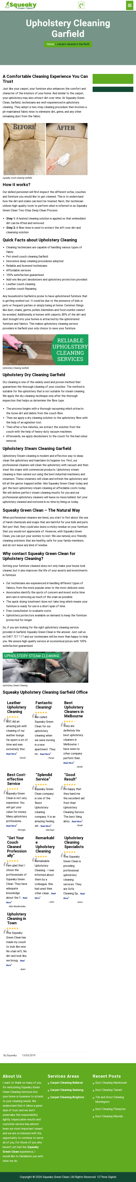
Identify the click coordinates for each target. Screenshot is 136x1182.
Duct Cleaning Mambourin (111, 1082)
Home (50, 44)
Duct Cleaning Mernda (109, 1116)
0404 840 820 (105, 5)
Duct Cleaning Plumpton (110, 1109)
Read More (11, 754)
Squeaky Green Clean (56, 1177)
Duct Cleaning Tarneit (108, 1090)
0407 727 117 (15, 636)
